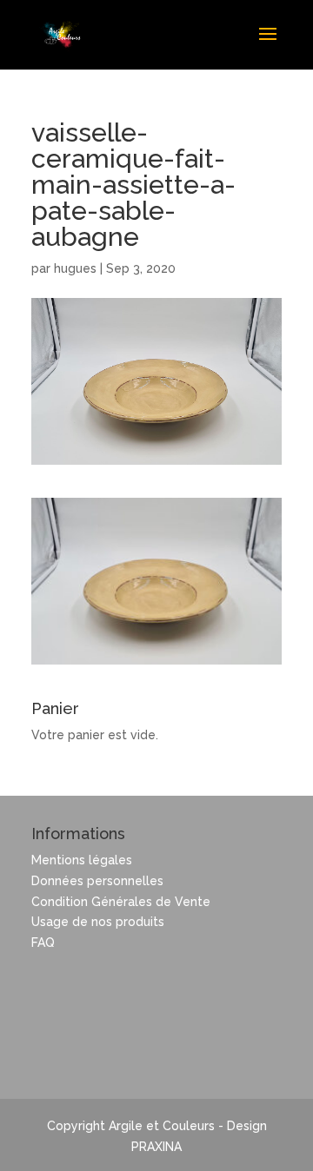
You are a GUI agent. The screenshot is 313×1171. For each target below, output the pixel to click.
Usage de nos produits (97, 922)
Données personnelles (97, 881)
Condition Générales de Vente (120, 902)
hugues (75, 268)
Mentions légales (81, 860)
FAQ (43, 942)
